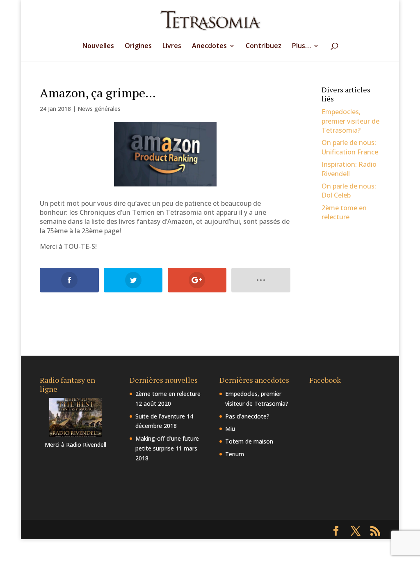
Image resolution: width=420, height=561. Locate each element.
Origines (138, 46)
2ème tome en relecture (344, 212)
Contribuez (263, 46)
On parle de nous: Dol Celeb (349, 191)
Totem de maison (249, 441)
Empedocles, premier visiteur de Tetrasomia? (350, 121)
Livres (171, 46)
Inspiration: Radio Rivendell (349, 169)
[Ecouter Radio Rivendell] (75, 435)
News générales (99, 109)
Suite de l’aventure (160, 416)
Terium (234, 454)
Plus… (301, 46)
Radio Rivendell (86, 444)
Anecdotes (209, 46)
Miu (230, 428)
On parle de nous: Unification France (350, 147)
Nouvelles (98, 46)
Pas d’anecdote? (247, 416)
